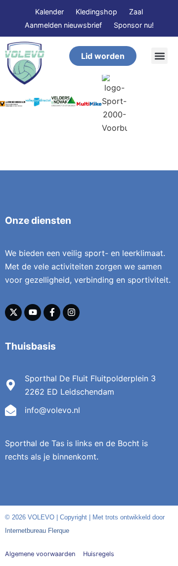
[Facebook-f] (52, 312)
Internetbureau (25, 530)
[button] (159, 56)
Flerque (58, 530)
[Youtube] (32, 312)
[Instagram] (71, 312)
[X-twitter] (13, 312)
